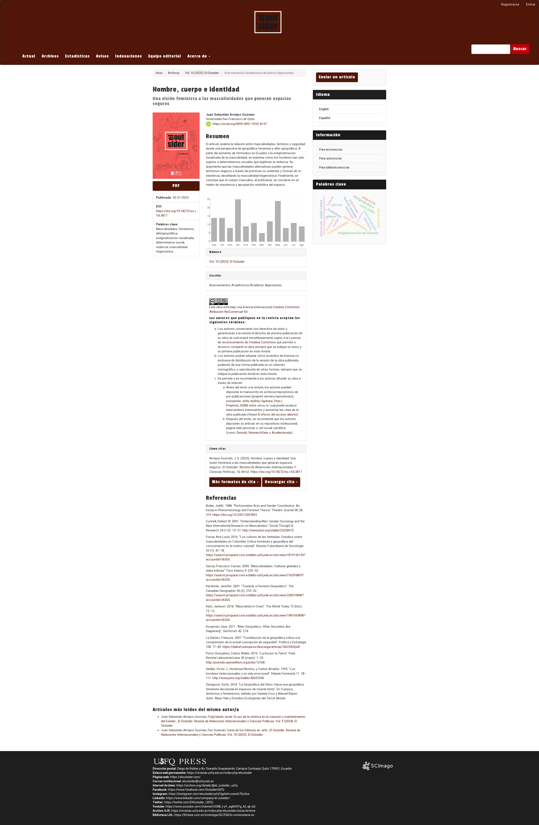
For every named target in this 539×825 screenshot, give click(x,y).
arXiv (246, 401)
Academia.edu (281, 433)
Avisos (102, 56)
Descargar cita (280, 481)
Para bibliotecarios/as (334, 167)
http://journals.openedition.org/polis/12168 (235, 662)
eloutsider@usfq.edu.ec (198, 781)
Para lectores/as (330, 149)
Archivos (50, 56)
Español (324, 118)
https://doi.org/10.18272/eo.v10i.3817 (276, 472)
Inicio (159, 73)
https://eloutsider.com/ (185, 777)
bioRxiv (255, 401)
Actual (28, 56)
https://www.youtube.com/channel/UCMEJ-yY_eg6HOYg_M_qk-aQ (210, 806)
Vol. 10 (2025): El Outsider (202, 73)
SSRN (244, 405)
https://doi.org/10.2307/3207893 (234, 515)
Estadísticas (77, 56)
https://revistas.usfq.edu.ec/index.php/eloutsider (219, 772)
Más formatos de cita (234, 481)
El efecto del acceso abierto (277, 414)
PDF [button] (176, 185)
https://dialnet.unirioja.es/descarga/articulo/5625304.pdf (261, 647)
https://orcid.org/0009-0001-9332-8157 (240, 124)
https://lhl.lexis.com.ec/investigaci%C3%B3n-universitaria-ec (214, 815)
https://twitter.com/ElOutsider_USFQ (188, 802)
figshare (267, 401)
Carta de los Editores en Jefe (247, 730)
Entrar (531, 4)
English (324, 109)
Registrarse (510, 4)
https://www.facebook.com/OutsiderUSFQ (196, 789)
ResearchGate (258, 433)
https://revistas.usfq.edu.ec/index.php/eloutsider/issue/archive (213, 810)
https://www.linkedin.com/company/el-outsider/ (198, 798)
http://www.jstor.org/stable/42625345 (238, 678)
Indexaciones (128, 56)
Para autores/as (330, 158)
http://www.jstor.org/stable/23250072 (268, 530)
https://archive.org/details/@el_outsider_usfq (206, 785)
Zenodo (241, 433)
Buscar (520, 48)
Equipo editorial (164, 56)
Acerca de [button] (197, 56)
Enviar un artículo (337, 77)
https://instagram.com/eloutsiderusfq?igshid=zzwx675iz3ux (209, 794)
